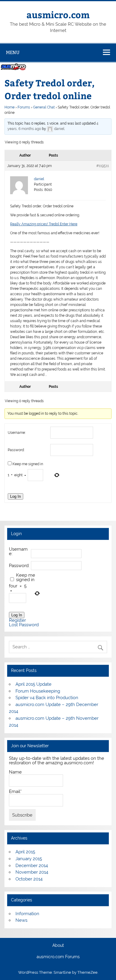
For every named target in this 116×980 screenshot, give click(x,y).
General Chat (44, 107)
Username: (17, 433)
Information (27, 913)
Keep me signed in (27, 464)
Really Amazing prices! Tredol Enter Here (43, 224)
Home (9, 107)
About (58, 946)
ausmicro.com (58, 14)
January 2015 (28, 858)
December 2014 (31, 865)
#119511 (102, 166)
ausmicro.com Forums (58, 957)
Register (17, 620)
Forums (24, 107)
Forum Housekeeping (37, 691)
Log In (15, 496)
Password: (16, 450)
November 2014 (31, 872)
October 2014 (29, 879)
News (21, 920)
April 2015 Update (33, 684)
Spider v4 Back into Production (46, 697)
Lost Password (24, 625)
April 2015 (25, 852)
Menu (13, 52)
